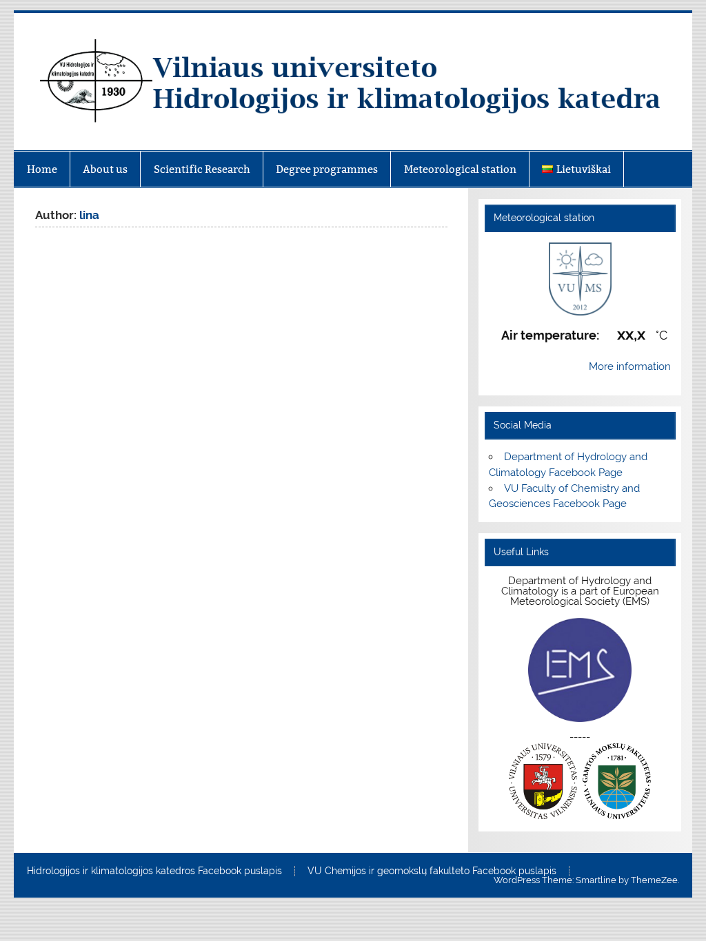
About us (105, 169)
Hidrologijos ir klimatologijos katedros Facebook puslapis (154, 871)
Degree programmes (327, 169)
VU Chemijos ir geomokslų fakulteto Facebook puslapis (431, 871)
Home (42, 169)
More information (630, 366)
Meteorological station (460, 169)
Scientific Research (202, 169)
